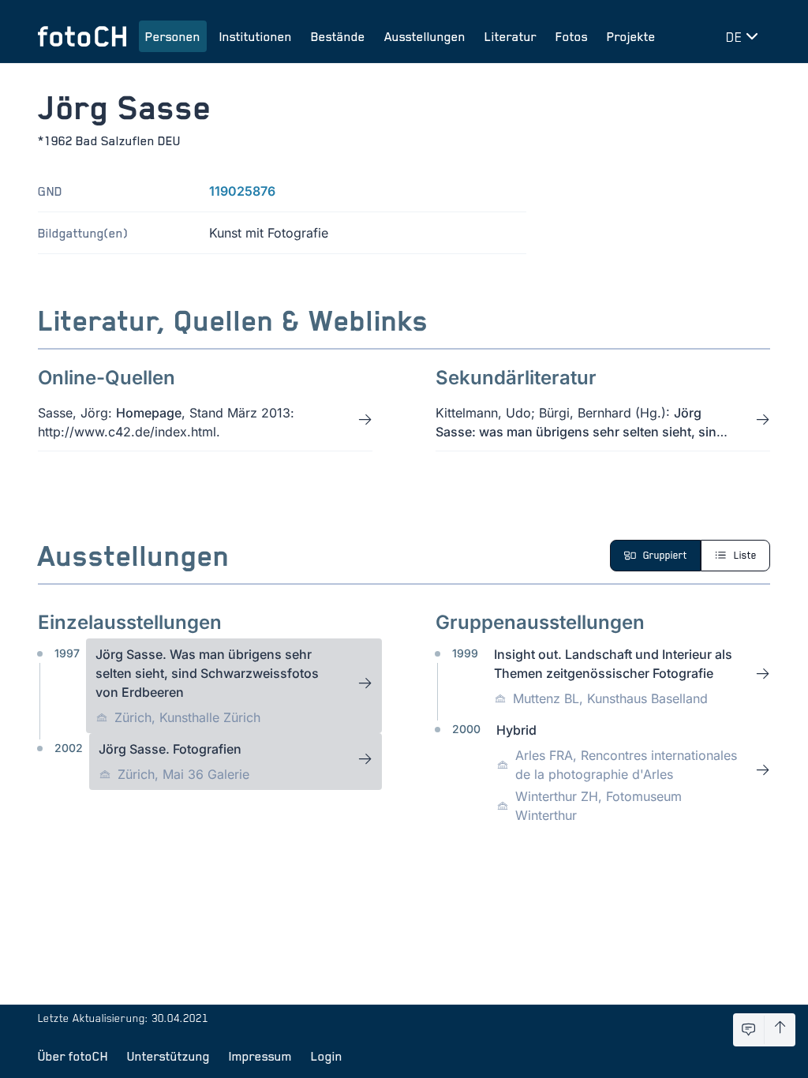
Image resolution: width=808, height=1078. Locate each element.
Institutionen (255, 36)
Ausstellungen (425, 36)
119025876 (242, 191)
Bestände (338, 36)
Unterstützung (168, 1056)
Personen (172, 36)
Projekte (631, 36)
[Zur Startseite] (82, 36)
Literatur (510, 36)
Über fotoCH (73, 1056)
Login (326, 1056)
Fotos (572, 36)
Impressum (260, 1056)
